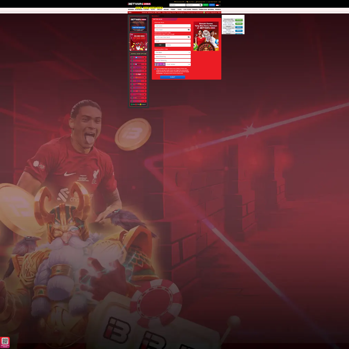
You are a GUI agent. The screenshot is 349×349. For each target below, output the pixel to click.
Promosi (218, 9)
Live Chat (191, 1)
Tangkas (195, 9)
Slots (153, 9)
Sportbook (138, 9)
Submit (172, 77)
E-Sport (146, 9)
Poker (173, 9)
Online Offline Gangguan (139, 104)
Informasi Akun (159, 22)
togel (180, 9)
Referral (211, 9)
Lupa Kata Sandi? (213, 1)
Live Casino (187, 9)
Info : (130, 12)
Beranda (131, 9)
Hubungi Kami (201, 1)
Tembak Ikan (203, 9)
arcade (166, 9)
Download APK (180, 1)
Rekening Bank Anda (161, 49)
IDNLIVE (159, 9)
